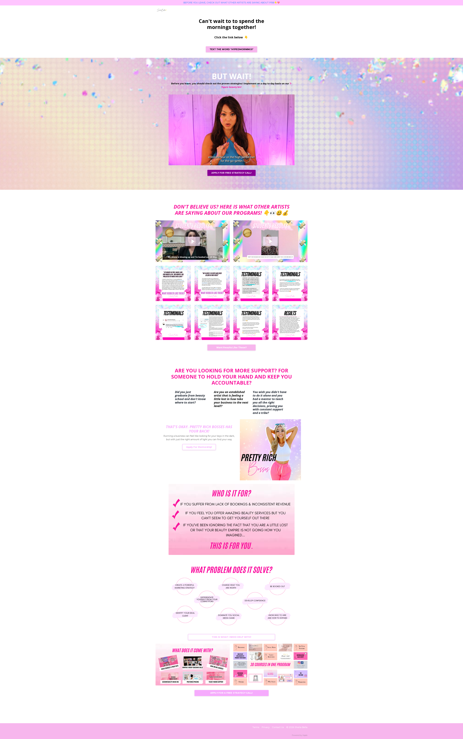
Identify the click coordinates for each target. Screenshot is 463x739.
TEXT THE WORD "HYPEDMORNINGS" (231, 49)
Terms (255, 727)
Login (304, 10)
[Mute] (292, 163)
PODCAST (218, 10)
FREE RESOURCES (289, 10)
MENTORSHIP (250, 10)
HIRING (272, 10)
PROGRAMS (233, 10)
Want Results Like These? (231, 347)
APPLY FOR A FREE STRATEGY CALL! (231, 693)
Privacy (266, 727)
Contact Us (278, 727)
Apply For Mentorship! (199, 447)
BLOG (263, 10)
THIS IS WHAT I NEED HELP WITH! (231, 637)
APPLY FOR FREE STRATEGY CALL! (231, 173)
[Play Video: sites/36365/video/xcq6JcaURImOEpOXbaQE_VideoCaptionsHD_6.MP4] (192, 241)
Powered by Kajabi (299, 735)
